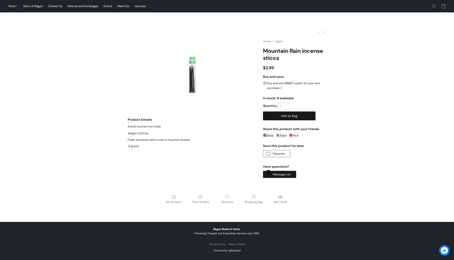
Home (267, 41)
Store (12, 6)
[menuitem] (318, 32)
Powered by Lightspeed (227, 250)
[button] (434, 6)
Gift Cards (280, 202)
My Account (174, 202)
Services (140, 6)
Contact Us (55, 6)
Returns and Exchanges (83, 6)
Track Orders (200, 202)
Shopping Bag (254, 202)
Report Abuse (237, 244)
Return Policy (217, 244)
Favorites (227, 202)
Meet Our (124, 6)
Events (108, 6)
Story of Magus (33, 6)
